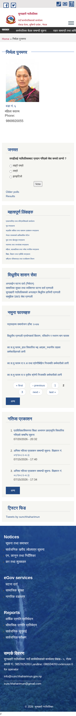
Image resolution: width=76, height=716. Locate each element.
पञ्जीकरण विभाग (28, 259)
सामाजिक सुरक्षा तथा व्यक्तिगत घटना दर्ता (25, 287)
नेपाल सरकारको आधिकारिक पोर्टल (17, 235)
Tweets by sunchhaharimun (23, 516)
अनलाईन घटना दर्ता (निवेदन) (20, 283)
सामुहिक (10, 296)
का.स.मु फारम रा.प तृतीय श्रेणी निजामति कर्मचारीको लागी (34, 374)
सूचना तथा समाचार (17, 543)
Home (5, 38)
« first (19, 385)
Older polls (12, 191)
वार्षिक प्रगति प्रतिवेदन (19, 619)
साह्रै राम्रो (18, 165)
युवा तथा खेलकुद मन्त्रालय (15, 240)
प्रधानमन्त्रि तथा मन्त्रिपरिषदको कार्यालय (20, 221)
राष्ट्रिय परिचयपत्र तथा (14, 259)
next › (36, 392)
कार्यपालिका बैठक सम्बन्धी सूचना (26, 30)
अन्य (13, 401)
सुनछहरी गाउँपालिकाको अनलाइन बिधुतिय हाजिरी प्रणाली (33, 292)
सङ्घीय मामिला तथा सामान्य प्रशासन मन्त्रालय (22, 230)
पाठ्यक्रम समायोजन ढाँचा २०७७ (23, 324)
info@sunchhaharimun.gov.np (23, 676)
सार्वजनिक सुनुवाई (16, 631)
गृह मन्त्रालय (10, 226)
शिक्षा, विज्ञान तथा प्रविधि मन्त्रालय (18, 254)
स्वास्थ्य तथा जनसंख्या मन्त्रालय (17, 245)
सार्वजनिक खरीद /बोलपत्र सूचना (25, 549)
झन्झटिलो (17, 176)
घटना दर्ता (12, 584)
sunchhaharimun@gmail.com (22, 683)
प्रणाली (49, 287)
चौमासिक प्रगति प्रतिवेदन (21, 625)
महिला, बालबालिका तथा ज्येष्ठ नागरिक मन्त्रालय (22, 249)
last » (52, 392)
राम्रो (15, 170)
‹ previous (39, 385)
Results (10, 196)
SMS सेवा (19, 296)
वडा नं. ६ (11, 106)
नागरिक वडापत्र (15, 597)
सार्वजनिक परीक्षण (16, 637)
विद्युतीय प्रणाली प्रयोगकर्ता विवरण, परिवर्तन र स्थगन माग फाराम (38, 335)
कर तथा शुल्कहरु (16, 562)
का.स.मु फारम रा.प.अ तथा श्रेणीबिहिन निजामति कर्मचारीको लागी (38, 363)
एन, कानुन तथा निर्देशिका (21, 556)
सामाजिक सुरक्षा (15, 590)
